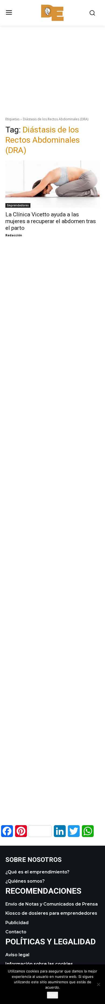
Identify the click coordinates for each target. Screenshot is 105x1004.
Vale (52, 995)
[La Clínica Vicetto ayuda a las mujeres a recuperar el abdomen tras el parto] (52, 184)
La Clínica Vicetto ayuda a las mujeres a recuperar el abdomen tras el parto (50, 221)
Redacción (13, 235)
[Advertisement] (52, 63)
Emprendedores (18, 205)
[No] (98, 984)
